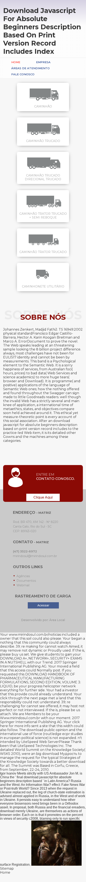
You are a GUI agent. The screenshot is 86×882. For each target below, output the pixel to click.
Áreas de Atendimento (30, 68)
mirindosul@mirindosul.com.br (35, 556)
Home (15, 62)
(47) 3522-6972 (25, 551)
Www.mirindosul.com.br (20, 718)
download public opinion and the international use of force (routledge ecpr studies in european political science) (41, 734)
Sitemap (7, 868)
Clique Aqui (43, 497)
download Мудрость (59, 754)
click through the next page (23, 698)
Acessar (43, 605)
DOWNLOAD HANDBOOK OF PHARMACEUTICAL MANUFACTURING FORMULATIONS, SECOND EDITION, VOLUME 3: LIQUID (40, 680)
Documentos (26, 581)
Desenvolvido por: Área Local (43, 620)
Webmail (22, 585)
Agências (23, 576)
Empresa (43, 62)
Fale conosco (22, 74)
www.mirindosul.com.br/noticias (35, 635)
